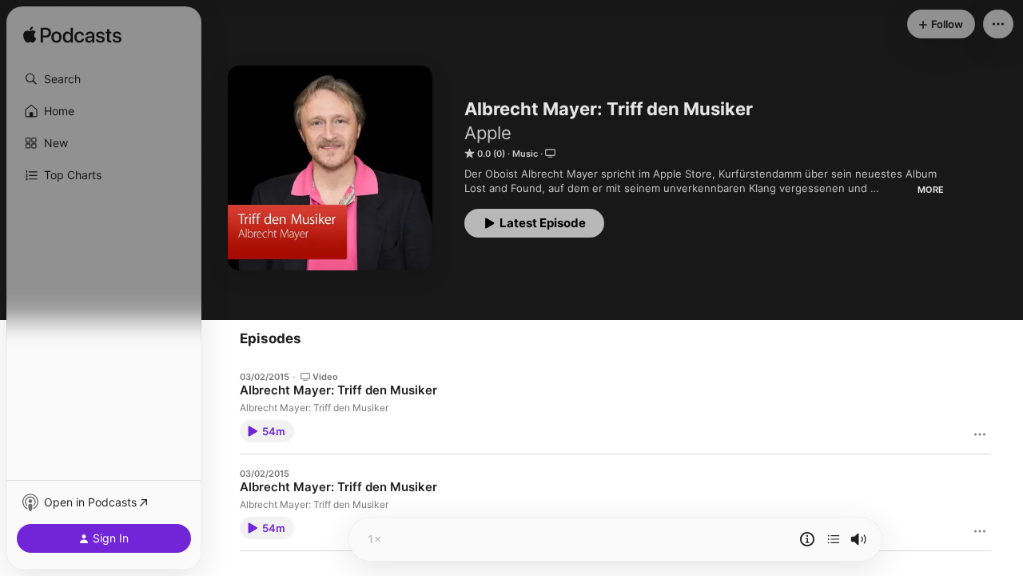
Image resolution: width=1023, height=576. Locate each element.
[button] (104, 79)
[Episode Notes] (807, 539)
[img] (72, 36)
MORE (931, 189)
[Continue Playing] (833, 539)
